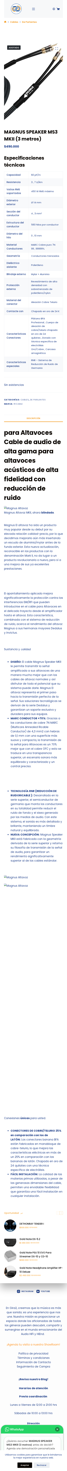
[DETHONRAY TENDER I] (10, 1226)
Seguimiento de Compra (33, 1366)
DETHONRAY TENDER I (31, 1223)
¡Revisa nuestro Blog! (33, 1379)
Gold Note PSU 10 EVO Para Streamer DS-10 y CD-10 (35, 1254)
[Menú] (33, 9)
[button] (57, 1429)
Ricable (18, 403)
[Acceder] (54, 9)
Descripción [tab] (33, 418)
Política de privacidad (33, 1353)
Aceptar (25, 1465)
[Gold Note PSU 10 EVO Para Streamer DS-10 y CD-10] (10, 1256)
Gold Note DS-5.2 (29, 1239)
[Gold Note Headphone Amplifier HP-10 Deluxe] (10, 1272)
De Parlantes (38, 399)
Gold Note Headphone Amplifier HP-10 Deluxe (41, 1269)
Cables (25, 399)
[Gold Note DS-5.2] (10, 1241)
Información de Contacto (33, 1362)
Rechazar (41, 1465)
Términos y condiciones (33, 1358)
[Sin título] (5, 22)
